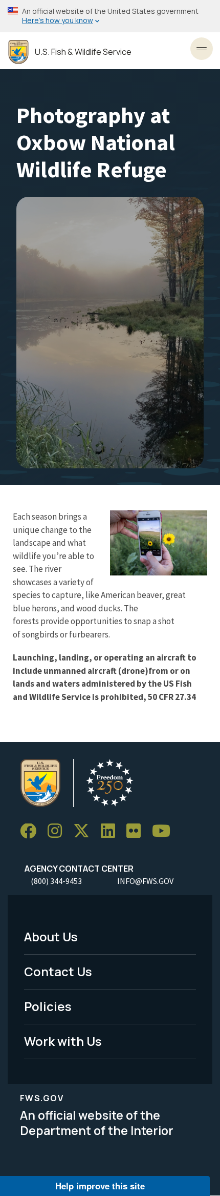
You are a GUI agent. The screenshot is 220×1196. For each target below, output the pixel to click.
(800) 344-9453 (56, 881)
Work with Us (63, 1041)
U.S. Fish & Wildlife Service (83, 52)
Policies (48, 1006)
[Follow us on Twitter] (85, 831)
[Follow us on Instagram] (58, 831)
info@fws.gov (145, 881)
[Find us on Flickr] (137, 831)
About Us (51, 936)
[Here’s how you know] (110, 16)
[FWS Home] (18, 52)
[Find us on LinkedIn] (111, 831)
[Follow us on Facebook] (31, 831)
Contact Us (58, 971)
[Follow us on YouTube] (165, 831)
